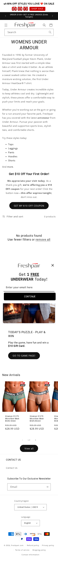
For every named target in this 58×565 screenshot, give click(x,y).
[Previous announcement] (5, 16)
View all (29, 448)
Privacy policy (48, 545)
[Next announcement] (52, 16)
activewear (43, 117)
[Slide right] (35, 440)
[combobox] (29, 32)
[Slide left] (22, 440)
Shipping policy (39, 550)
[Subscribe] (47, 486)
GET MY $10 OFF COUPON (29, 205)
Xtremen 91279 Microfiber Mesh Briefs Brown (37, 418)
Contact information (30, 554)
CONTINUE (30, 296)
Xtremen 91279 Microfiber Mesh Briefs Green (12, 418)
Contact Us (12, 467)
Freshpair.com (17, 545)
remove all (43, 239)
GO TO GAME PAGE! (24, 355)
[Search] (50, 32)
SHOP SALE (37, 9)
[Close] (52, 265)
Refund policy (33, 545)
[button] (6, 25)
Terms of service (22, 550)
